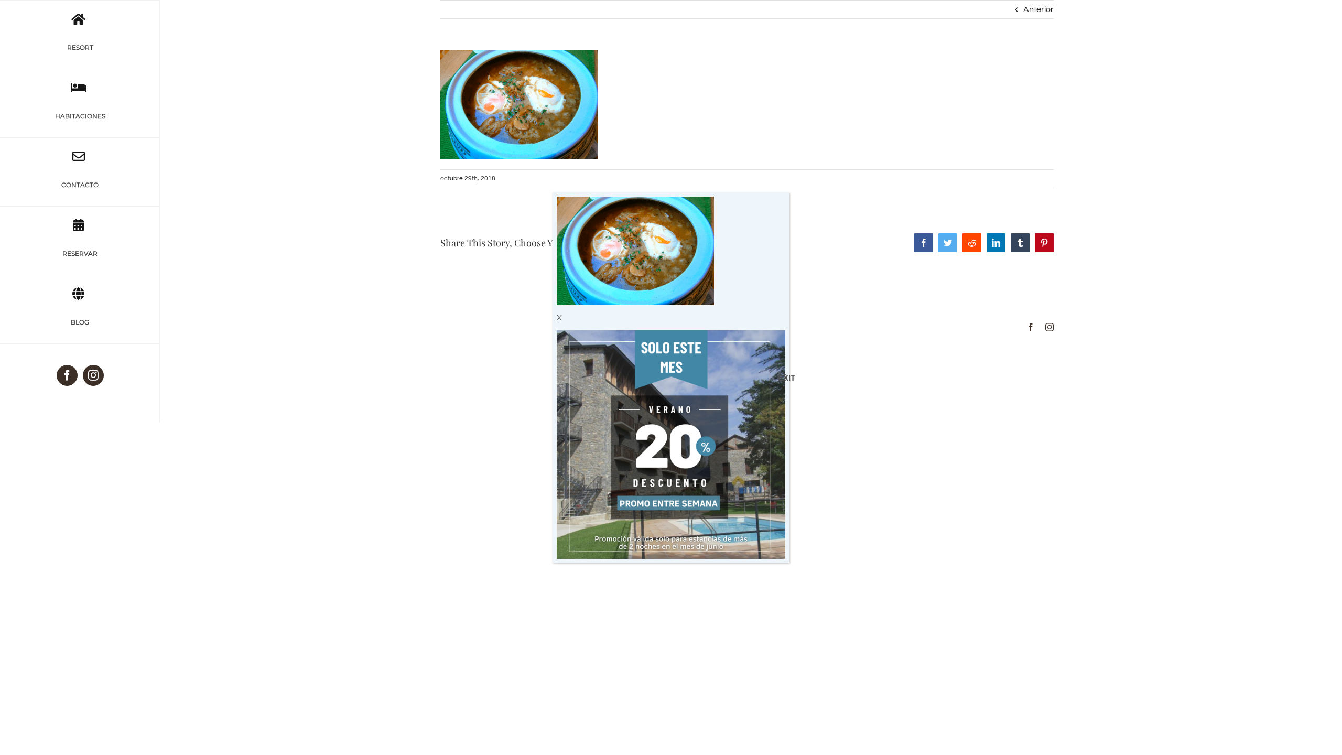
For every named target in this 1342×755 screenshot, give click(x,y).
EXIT (782, 377)
